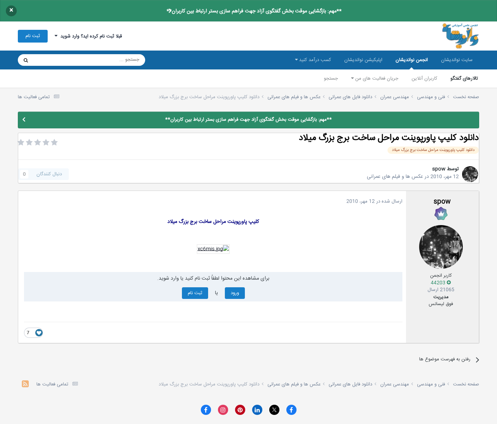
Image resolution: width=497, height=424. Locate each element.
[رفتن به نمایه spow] (470, 174)
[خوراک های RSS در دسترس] (25, 385)
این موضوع (54, 60)
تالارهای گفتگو (464, 79)
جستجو (331, 79)
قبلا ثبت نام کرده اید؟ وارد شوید (89, 36)
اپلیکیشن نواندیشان (363, 60)
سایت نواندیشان (457, 60)
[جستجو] (26, 60)
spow (438, 169)
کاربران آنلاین (424, 79)
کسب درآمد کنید (314, 60)
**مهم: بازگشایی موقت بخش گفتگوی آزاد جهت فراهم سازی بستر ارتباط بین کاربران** (254, 11)
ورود (235, 293)
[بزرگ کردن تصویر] (213, 249)
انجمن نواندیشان (411, 60)
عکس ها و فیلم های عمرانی (395, 176)
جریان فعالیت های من (376, 79)
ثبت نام (32, 36)
